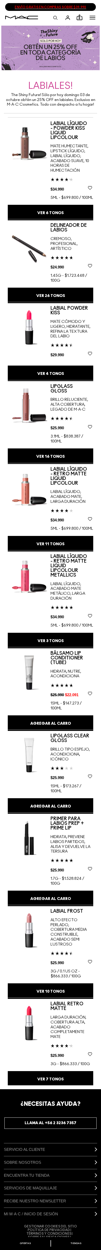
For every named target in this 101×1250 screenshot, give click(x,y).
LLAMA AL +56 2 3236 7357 (50, 1123)
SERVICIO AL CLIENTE (24, 1149)
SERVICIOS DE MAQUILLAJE (30, 1188)
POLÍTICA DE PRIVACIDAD (49, 1230)
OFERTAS (25, 1243)
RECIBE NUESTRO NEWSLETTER (35, 1201)
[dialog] (72, 130)
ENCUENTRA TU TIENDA (26, 1175)
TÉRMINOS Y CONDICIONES (49, 1233)
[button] (92, 17)
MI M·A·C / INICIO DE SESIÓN (31, 1214)
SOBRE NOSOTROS (22, 1162)
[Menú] (92, 17)
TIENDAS (76, 1243)
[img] (29, 142)
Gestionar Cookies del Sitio (50, 1226)
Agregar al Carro (50, 723)
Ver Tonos (50, 213)
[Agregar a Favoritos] (90, 188)
